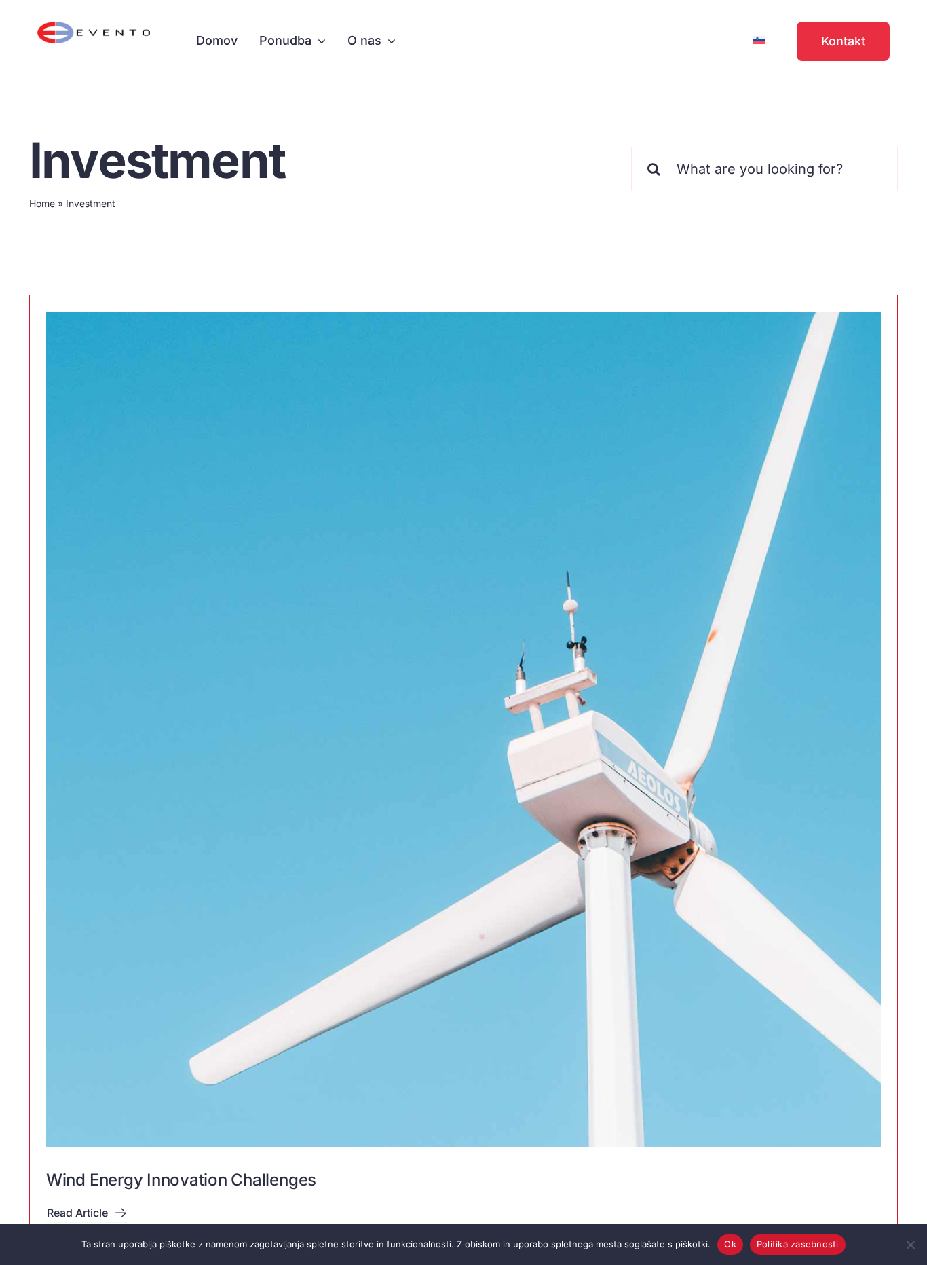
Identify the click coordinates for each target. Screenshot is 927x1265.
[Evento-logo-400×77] (93, 27)
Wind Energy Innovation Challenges (181, 1180)
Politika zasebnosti (798, 1244)
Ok (730, 1244)
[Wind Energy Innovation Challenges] (463, 729)
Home (42, 203)
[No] (910, 1244)
